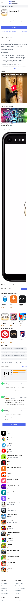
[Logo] (13, 2)
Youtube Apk (4, 593)
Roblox (17, 593)
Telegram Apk (4, 590)
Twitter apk (4, 588)
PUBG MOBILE (18, 590)
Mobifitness (12, 14)
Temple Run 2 (18, 585)
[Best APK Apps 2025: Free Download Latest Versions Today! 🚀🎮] (14, 115)
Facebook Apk (5, 585)
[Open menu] (2, 2)
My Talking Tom (19, 583)
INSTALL (14, 27)
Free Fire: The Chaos (20, 588)
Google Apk (4, 583)
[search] (25, 2)
